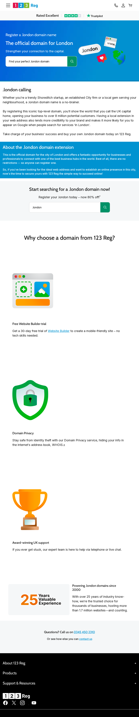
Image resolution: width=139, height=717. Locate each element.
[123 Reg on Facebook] (5, 704)
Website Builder (59, 331)
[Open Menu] (6, 5)
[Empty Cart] (130, 5)
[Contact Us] (116, 5)
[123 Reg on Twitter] (14, 704)
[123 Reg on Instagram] (22, 704)
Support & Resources (19, 683)
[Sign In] (123, 5)
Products (10, 673)
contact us (85, 639)
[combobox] (36, 61)
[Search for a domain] (72, 61)
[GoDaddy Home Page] (17, 696)
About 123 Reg (14, 663)
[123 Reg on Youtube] (34, 704)
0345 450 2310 (84, 632)
